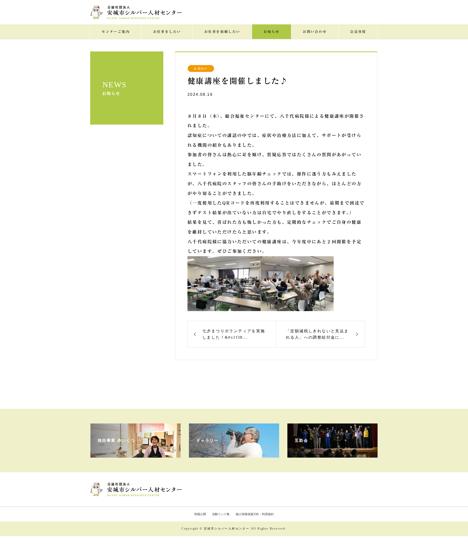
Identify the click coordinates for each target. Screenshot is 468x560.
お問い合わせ (315, 31)
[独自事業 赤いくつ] (135, 453)
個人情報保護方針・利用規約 (255, 514)
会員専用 (358, 31)
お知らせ (271, 31)
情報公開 (200, 514)
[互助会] (332, 453)
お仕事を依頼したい (222, 31)
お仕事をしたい (167, 31)
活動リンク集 (221, 514)
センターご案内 (116, 31)
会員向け (201, 68)
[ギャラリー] (234, 453)
